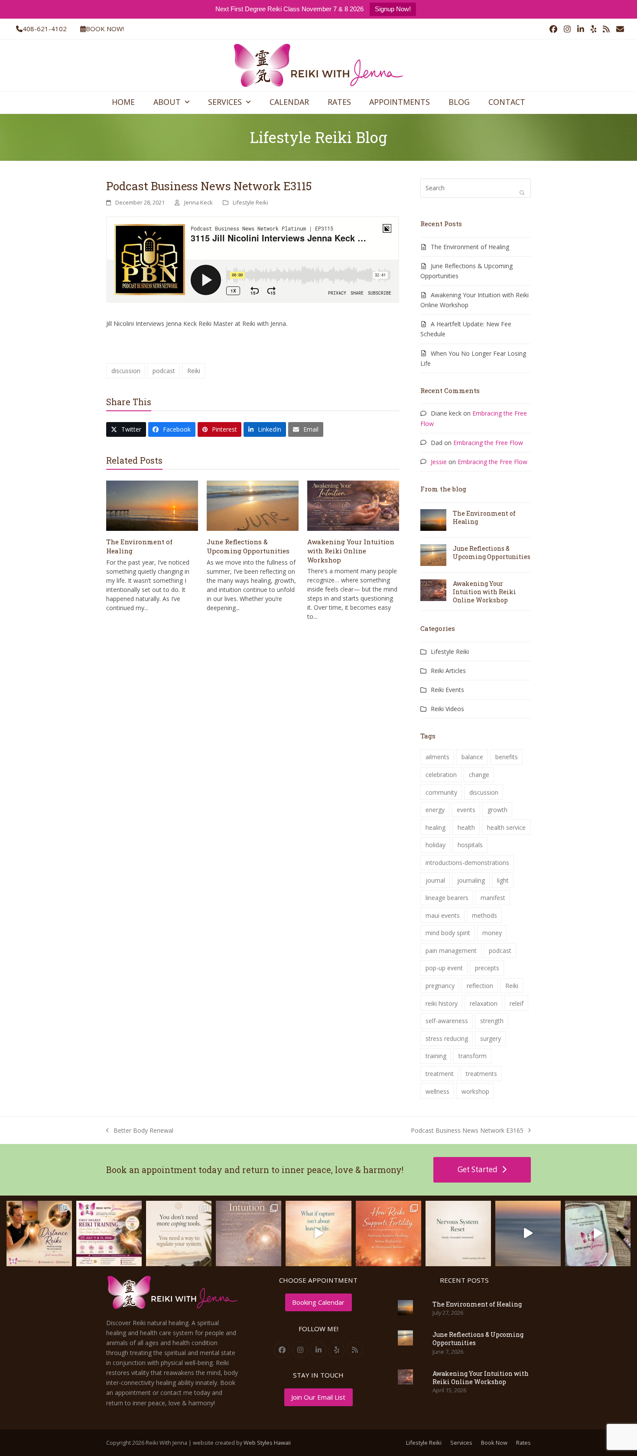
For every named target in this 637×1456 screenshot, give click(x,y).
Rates (523, 1442)
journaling (471, 880)
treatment (440, 1073)
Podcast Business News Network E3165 (467, 1130)
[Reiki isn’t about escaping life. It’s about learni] (528, 1233)
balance (472, 757)
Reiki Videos (447, 709)
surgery (490, 1038)
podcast (164, 371)
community (441, 792)
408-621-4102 (45, 28)
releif (516, 1003)
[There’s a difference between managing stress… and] (178, 1233)
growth (497, 810)
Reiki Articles (448, 670)
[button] (126, 429)
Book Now (494, 1442)
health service (506, 827)
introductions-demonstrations (467, 862)
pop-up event (444, 968)
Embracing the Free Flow (488, 443)
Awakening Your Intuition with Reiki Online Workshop (350, 550)
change (479, 774)
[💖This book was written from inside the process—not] (597, 1233)
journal (435, 880)
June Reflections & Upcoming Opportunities (248, 546)
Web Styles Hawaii (267, 1442)
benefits (506, 757)
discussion (125, 371)
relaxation (483, 1003)
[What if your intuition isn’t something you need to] (248, 1233)
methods (484, 915)
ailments (437, 757)
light (503, 880)
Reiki (193, 371)
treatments (481, 1073)
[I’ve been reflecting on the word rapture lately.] (318, 1233)
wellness (437, 1091)
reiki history (442, 1003)
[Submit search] (522, 192)
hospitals (470, 845)
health (466, 827)
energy (435, 810)
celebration (441, 774)
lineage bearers (447, 898)
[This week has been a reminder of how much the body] (458, 1233)
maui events (443, 915)
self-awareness (447, 1021)
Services (461, 1442)
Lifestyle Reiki (250, 202)
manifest (493, 898)
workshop (475, 1091)
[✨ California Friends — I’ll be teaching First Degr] (109, 1233)
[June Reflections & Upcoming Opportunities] (253, 505)
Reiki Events (447, 690)
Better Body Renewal (139, 1130)
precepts (487, 968)
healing (435, 827)
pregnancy (440, 986)
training (436, 1056)
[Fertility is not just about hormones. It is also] (388, 1233)
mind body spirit (448, 933)
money (492, 933)
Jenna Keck (198, 202)
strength (492, 1021)
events (466, 810)
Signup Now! (393, 9)
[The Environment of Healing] (152, 505)
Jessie (439, 462)
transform (472, 1056)
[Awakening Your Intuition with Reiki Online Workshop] (353, 505)
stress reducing (447, 1038)
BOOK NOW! (105, 28)
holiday (435, 845)
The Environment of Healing (470, 247)
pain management (451, 950)
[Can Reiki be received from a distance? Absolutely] (39, 1233)
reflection (480, 986)
